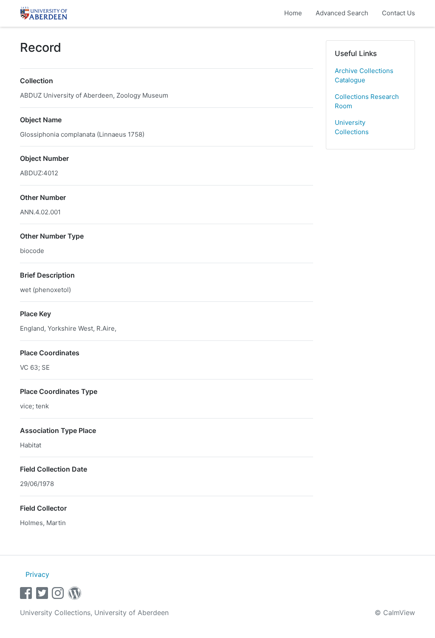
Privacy (37, 574)
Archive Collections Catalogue (364, 75)
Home (293, 13)
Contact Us (398, 13)
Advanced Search (342, 13)
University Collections (352, 127)
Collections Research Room (367, 101)
